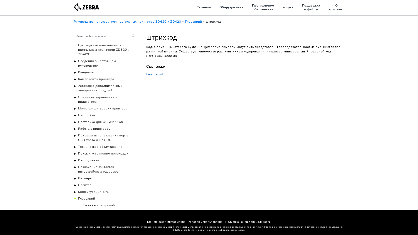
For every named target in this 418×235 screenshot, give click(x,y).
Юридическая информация (166, 222)
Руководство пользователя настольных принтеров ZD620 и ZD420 (127, 21)
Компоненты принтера (96, 79)
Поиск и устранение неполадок (103, 153)
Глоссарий (193, 21)
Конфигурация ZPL (93, 191)
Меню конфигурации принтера (103, 108)
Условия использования (205, 222)
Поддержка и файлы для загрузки (311, 8)
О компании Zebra (336, 8)
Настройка (86, 115)
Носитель (85, 185)
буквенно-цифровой (99, 205)
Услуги (288, 7)
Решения (204, 7)
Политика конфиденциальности (248, 222)
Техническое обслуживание (100, 146)
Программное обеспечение (263, 7)
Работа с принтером (94, 128)
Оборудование (231, 7)
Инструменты (89, 160)
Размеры (85, 178)
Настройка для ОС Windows (100, 122)
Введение (86, 72)
